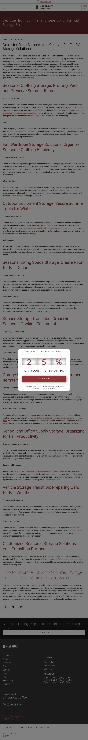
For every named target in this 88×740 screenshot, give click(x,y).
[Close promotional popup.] (66, 352)
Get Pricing (44, 379)
